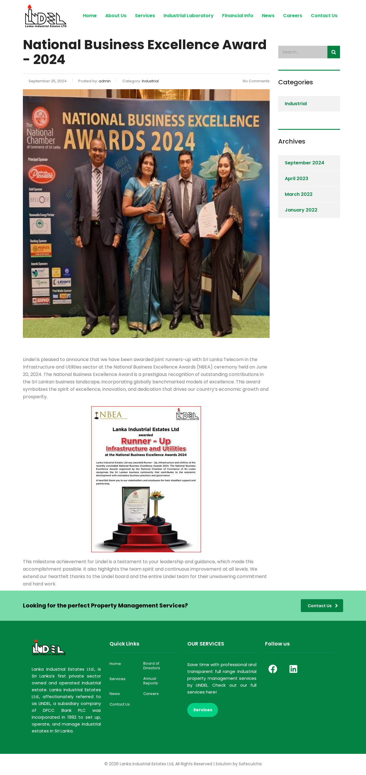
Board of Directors (151, 666)
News (268, 15)
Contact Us (324, 15)
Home (90, 15)
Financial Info (237, 15)
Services (145, 15)
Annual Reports (150, 681)
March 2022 (299, 194)
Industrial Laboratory (189, 15)
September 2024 (304, 163)
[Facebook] (273, 669)
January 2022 (301, 210)
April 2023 (296, 178)
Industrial (296, 103)
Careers (292, 15)
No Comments (256, 81)
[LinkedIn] (293, 669)
